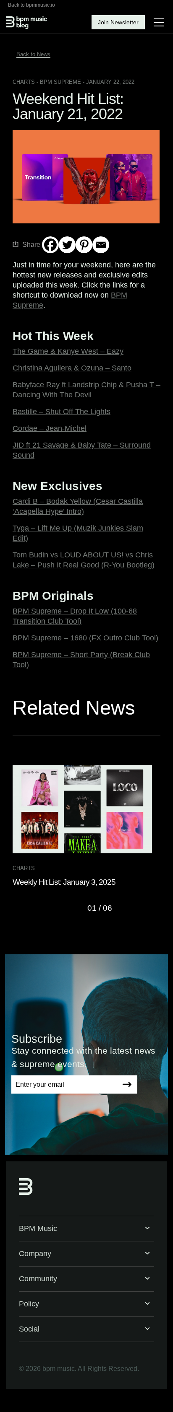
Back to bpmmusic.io (31, 5)
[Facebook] (50, 244)
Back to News (33, 54)
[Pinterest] (84, 244)
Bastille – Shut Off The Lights (61, 411)
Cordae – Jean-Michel (49, 428)
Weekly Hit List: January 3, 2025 (64, 882)
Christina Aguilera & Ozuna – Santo (72, 368)
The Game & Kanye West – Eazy (68, 351)
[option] (86, 826)
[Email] (100, 244)
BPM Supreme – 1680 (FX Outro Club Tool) (85, 638)
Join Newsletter (118, 22)
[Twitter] (67, 244)
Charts (24, 82)
